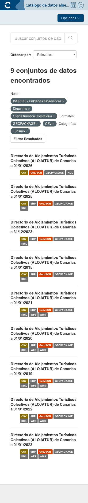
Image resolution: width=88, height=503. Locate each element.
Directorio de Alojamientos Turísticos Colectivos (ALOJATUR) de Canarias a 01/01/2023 (44, 439)
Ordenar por (20, 54)
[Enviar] (71, 38)
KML (70, 172)
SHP (33, 203)
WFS (33, 314)
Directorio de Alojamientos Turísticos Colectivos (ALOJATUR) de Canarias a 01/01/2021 (44, 298)
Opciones (69, 18)
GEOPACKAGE (55, 172)
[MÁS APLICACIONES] (73, 5)
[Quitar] (63, 101)
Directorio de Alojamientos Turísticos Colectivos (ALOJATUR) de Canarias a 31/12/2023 (44, 227)
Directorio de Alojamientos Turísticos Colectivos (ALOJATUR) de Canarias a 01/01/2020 (44, 333)
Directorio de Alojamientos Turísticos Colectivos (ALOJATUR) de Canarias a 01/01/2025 (44, 191)
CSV (24, 172)
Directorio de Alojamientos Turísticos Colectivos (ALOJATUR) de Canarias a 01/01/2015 (44, 262)
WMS (43, 314)
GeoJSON (36, 172)
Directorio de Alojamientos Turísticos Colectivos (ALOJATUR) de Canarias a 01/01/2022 (44, 404)
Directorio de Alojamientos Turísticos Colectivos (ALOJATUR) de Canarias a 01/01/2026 (44, 160)
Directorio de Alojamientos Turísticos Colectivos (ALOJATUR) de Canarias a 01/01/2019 (44, 368)
